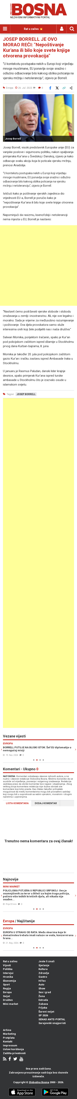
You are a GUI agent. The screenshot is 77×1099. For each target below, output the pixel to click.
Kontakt (7, 1041)
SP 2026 (43, 1015)
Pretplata (9, 1037)
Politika (7, 969)
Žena (41, 996)
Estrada (43, 999)
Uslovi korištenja (13, 1049)
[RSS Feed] (4, 1059)
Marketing (9, 1033)
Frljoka (42, 1007)
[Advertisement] (38, 265)
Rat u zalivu (10, 961)
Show (41, 988)
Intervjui (8, 973)
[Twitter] (15, 1059)
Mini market (10, 1003)
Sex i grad (44, 992)
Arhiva (7, 1030)
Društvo (8, 999)
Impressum (10, 1045)
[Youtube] (21, 1059)
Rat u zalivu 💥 (33, 28)
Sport (6, 984)
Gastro (42, 976)
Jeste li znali (46, 961)
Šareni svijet (46, 1011)
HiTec (42, 980)
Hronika (8, 976)
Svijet (6, 996)
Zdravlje (43, 973)
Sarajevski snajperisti (52, 1023)
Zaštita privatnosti (14, 1053)
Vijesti (7, 965)
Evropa (7, 992)
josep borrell (26, 394)
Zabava (43, 1003)
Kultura (43, 969)
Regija (7, 988)
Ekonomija (9, 980)
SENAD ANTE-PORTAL (51, 1019)
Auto (41, 984)
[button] (70, 98)
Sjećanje (43, 965)
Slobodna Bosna (39, 1082)
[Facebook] (9, 1059)
